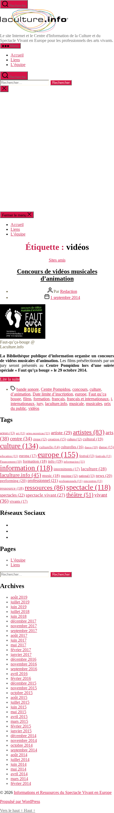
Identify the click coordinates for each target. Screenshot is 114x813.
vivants (19, 501)
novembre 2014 (24, 740)
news (104, 475)
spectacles (12, 495)
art (20, 433)
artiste (61, 432)
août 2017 (19, 635)
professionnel (43, 480)
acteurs (7, 433)
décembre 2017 (23, 621)
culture (95, 389)
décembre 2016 (23, 659)
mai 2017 (18, 645)
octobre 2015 (22, 692)
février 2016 (21, 678)
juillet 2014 (20, 759)
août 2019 (19, 597)
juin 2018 (19, 616)
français (58, 399)
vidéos (33, 408)
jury (40, 403)
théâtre (79, 495)
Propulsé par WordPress (20, 801)
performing (13, 480)
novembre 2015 (24, 688)
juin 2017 (19, 640)
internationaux (22, 403)
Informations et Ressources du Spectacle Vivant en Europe (63, 792)
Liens (15, 60)
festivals (103, 456)
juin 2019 (19, 607)
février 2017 (21, 649)
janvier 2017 (21, 654)
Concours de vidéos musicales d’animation (57, 275)
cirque (40, 439)
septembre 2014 (24, 750)
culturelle (49, 447)
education (9, 456)
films (27, 399)
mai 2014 (18, 769)
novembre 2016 (24, 664)
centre (21, 438)
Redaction (68, 291)
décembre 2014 (23, 735)
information (26, 468)
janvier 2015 (21, 731)
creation (57, 439)
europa (28, 456)
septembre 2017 (24, 630)
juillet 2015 (20, 702)
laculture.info (56, 403)
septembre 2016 (24, 669)
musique (69, 476)
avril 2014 (19, 774)
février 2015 (21, 726)
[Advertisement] (57, 152)
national (87, 476)
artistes (88, 432)
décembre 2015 (23, 683)
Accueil (17, 55)
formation (41, 399)
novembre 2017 (24, 626)
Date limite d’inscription (53, 394)
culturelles (72, 447)
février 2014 (21, 783)
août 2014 (19, 755)
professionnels (70, 480)
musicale (76, 403)
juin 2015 (19, 707)
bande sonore (27, 389)
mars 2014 (19, 778)
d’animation (20, 394)
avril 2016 (19, 673)
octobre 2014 (22, 745)
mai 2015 (18, 712)
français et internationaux (88, 399)
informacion (74, 461)
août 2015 (19, 697)
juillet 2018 (20, 611)
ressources (45, 487)
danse (106, 447)
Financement (11, 461)
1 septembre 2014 (65, 297)
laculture (94, 468)
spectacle (88, 487)
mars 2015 (19, 721)
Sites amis (57, 260)
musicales (94, 403)
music (51, 475)
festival (86, 456)
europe (80, 394)
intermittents (67, 469)
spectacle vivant (45, 495)
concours (79, 389)
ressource (12, 488)
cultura (74, 439)
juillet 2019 (20, 602)
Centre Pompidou (55, 389)
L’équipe (18, 64)
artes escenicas (38, 433)
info (55, 461)
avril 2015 (19, 716)
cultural (93, 439)
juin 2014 (19, 764)
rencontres (93, 480)
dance (91, 447)
